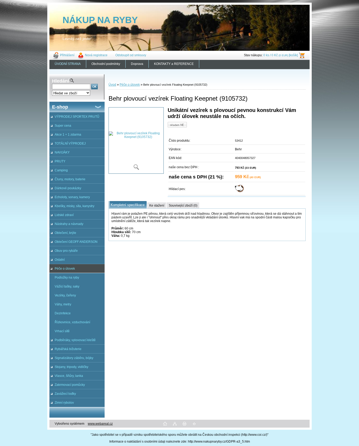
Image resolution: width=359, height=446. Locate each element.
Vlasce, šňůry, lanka (69, 376)
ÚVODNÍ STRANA (68, 64)
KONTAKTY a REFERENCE (174, 64)
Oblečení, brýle (65, 233)
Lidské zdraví (64, 215)
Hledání (60, 81)
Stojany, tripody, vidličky (71, 367)
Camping (61, 170)
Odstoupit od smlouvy (130, 55)
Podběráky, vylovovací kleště (75, 340)
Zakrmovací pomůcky (70, 385)
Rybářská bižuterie (68, 349)
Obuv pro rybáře (66, 251)
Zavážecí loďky (65, 394)
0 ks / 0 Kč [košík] (280, 55)
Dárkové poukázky (68, 188)
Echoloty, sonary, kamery (72, 197)
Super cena (63, 125)
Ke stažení (156, 205)
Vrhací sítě (62, 331)
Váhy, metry (63, 304)
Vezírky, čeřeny (65, 295)
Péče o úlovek (65, 268)
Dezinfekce (63, 313)
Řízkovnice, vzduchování (72, 322)
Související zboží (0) (183, 205)
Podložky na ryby (67, 277)
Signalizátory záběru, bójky (74, 358)
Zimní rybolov (64, 402)
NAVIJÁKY (62, 152)
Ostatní (60, 260)
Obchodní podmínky (105, 64)
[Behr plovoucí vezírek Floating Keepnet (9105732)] (136, 140)
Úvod (112, 84)
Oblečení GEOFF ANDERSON (76, 242)
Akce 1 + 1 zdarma (68, 134)
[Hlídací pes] (239, 191)
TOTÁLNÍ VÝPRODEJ (70, 143)
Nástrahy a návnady (69, 224)
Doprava (137, 64)
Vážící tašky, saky (67, 286)
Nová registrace (96, 55)
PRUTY (60, 161)
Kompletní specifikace (128, 205)
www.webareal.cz (100, 424)
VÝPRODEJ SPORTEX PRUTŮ (77, 117)
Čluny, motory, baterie (70, 179)
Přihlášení (67, 55)
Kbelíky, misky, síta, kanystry (74, 206)
